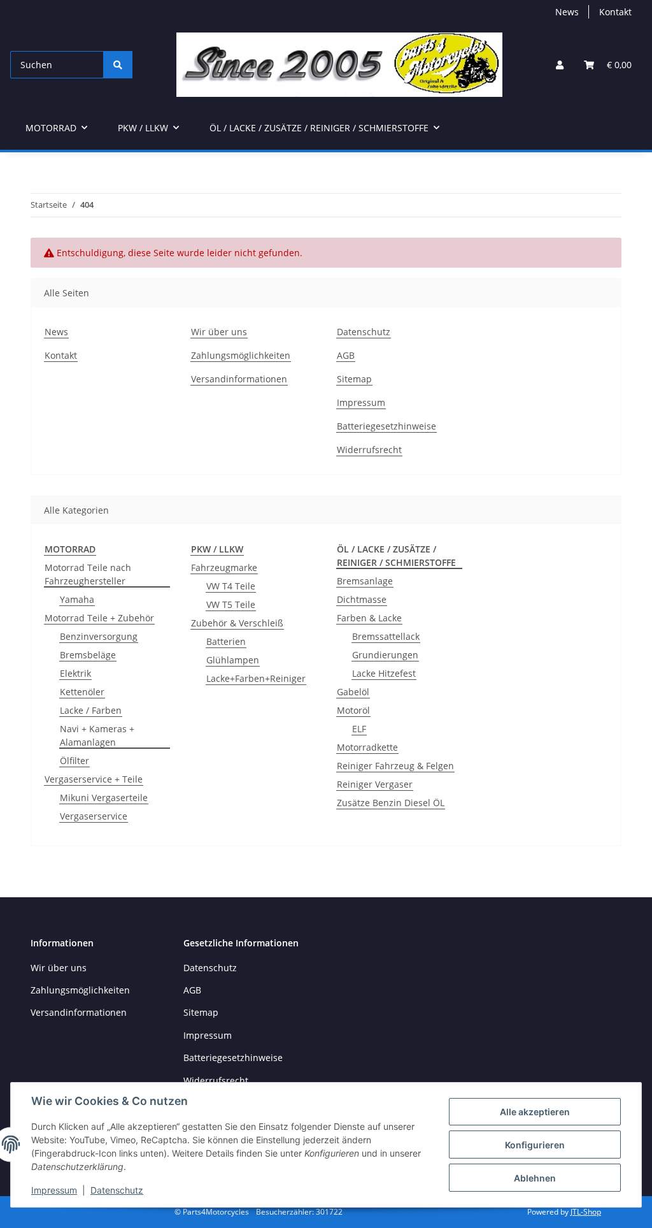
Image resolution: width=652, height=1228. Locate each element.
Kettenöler (82, 692)
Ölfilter (74, 761)
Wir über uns (219, 332)
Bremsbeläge (88, 655)
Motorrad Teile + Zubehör (99, 618)
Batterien (226, 641)
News (567, 12)
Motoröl (353, 710)
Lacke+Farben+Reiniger (256, 678)
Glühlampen (232, 660)
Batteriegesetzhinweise (386, 426)
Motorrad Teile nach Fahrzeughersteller (88, 574)
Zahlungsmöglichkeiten (240, 355)
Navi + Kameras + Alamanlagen (97, 735)
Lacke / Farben (91, 710)
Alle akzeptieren (535, 1111)
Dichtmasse (361, 599)
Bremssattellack (386, 636)
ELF (359, 729)
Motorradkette (367, 747)
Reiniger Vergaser (375, 784)
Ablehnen (535, 1178)
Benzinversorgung (99, 636)
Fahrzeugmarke (224, 567)
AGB (346, 355)
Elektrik (75, 673)
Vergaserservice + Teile (94, 779)
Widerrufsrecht (369, 450)
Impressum (54, 1190)
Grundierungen (385, 655)
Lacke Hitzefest (384, 673)
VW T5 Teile (230, 604)
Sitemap (354, 379)
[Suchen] (117, 64)
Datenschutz (116, 1190)
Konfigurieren (535, 1144)
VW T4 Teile (230, 586)
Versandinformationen (239, 379)
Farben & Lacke (369, 618)
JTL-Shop (585, 1211)
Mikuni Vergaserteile (104, 797)
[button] (560, 65)
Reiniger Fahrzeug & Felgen (395, 766)
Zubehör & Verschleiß (237, 623)
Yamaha (77, 599)
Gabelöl (353, 692)
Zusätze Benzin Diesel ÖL (390, 803)
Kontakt (615, 12)
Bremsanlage (365, 581)
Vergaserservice (93, 816)
